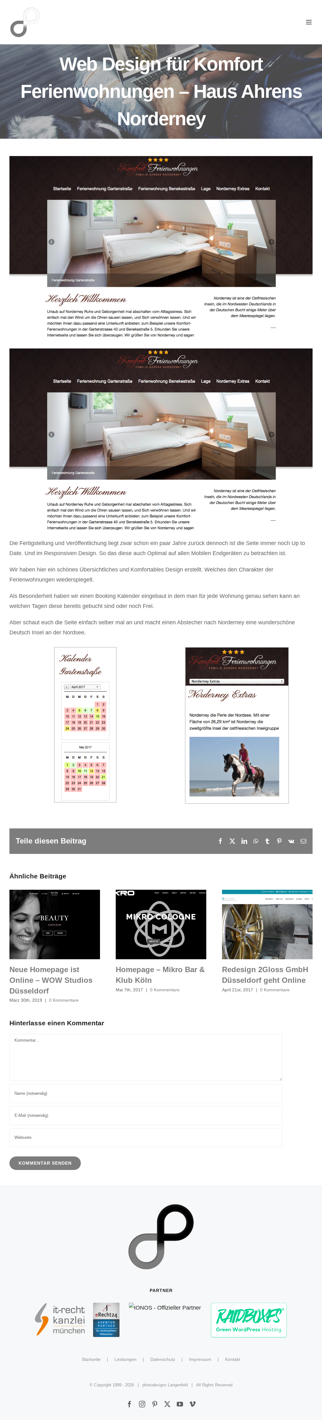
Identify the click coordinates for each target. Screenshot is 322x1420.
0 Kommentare (64, 1000)
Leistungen (125, 1359)
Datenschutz (162, 1359)
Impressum (200, 1359)
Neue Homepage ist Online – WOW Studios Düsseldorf (55, 924)
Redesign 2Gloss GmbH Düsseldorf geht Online (267, 924)
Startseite (91, 1359)
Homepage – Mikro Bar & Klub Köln (161, 924)
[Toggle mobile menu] (309, 22)
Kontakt (232, 1359)
